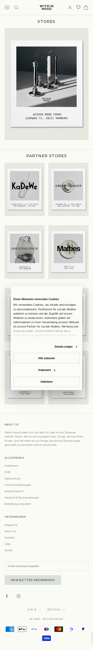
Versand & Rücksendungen (22, 497)
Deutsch (54, 609)
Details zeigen (64, 346)
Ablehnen (46, 381)
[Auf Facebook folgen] (7, 596)
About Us (10, 531)
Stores (8, 550)
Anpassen (44, 370)
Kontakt (9, 537)
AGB (7, 472)
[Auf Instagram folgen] (18, 596)
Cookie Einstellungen (18, 484)
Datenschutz (13, 478)
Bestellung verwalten (18, 503)
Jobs (7, 544)
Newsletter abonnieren (33, 580)
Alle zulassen (46, 358)
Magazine (11, 525)
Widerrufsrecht (14, 491)
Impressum (12, 465)
